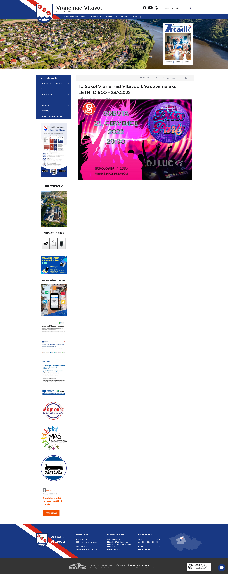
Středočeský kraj (114, 539)
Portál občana (113, 549)
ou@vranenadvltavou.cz (86, 549)
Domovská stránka (148, 77)
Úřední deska (111, 17)
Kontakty (137, 17)
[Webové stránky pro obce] (62, 566)
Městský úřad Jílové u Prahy (119, 544)
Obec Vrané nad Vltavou (75, 17)
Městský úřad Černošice (117, 542)
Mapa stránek (144, 549)
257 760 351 (81, 547)
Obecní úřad (95, 17)
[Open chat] (221, 567)
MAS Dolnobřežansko (116, 547)
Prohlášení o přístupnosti (149, 547)
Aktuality (125, 17)
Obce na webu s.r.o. (139, 565)
